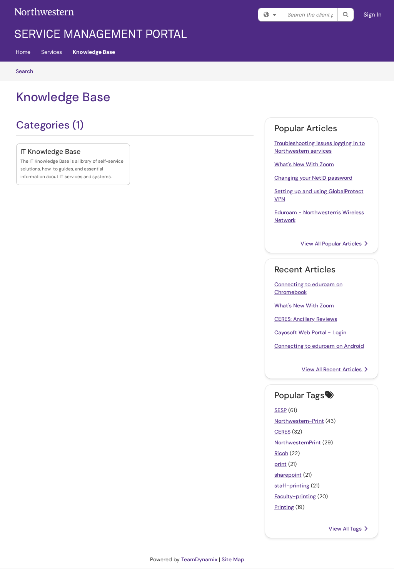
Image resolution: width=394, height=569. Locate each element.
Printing (284, 507)
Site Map (233, 559)
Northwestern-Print (299, 420)
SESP (280, 410)
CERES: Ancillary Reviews (305, 318)
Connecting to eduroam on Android (319, 345)
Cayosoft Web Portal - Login (310, 332)
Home (23, 51)
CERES (282, 431)
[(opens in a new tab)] (100, 23)
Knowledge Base (94, 51)
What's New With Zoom (304, 164)
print (280, 464)
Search (27, 71)
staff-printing (291, 485)
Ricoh (281, 453)
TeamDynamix (199, 559)
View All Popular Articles (332, 243)
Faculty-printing (295, 496)
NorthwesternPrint (297, 442)
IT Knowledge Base (50, 151)
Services (51, 51)
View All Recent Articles (332, 369)
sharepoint (288, 474)
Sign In (373, 14)
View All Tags (346, 528)
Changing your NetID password (313, 177)
